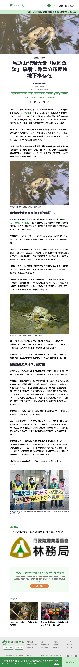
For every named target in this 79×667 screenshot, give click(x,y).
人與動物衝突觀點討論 (19, 94)
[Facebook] (68, 656)
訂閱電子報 (62, 5)
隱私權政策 (44, 648)
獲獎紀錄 (56, 648)
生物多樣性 (50, 98)
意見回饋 (69, 648)
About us (70, 642)
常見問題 (56, 645)
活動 (41, 642)
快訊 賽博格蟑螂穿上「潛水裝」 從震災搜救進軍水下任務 (54, 12)
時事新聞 (36, 83)
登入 (54, 6)
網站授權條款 (44, 645)
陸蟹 (26, 98)
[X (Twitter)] (71, 656)
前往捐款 (39, 586)
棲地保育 (64, 94)
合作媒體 (69, 645)
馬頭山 (33, 98)
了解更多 (56, 662)
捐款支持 (71, 5)
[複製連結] (48, 102)
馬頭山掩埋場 (39, 94)
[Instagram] (75, 656)
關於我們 (56, 642)
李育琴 (42, 87)
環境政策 (41, 98)
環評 (57, 94)
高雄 (30, 94)
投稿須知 (30, 648)
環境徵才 (30, 642)
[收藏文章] (31, 102)
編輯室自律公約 (32, 645)
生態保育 (50, 94)
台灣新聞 (43, 83)
